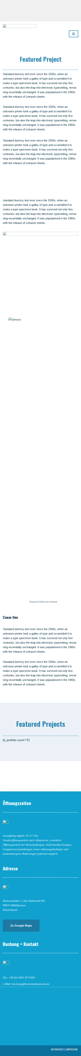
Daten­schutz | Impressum (64, 1049)
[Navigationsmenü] (73, 33)
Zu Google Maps (21, 925)
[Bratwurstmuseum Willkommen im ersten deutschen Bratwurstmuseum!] (20, 34)
